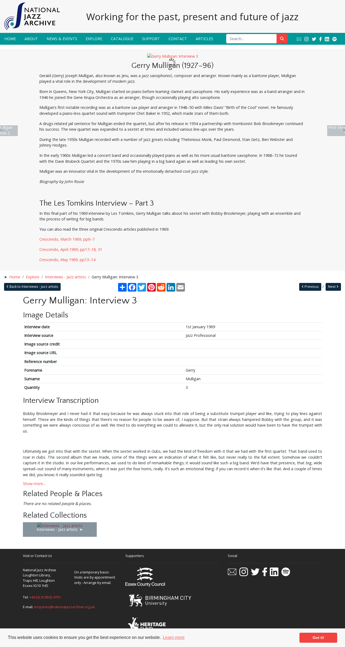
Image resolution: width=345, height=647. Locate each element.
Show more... (34, 483)
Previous (311, 286)
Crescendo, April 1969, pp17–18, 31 (70, 249)
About (31, 38)
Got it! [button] (318, 637)
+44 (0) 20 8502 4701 (45, 597)
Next (332, 286)
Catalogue (122, 38)
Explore (94, 38)
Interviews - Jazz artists (65, 276)
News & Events (62, 38)
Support (151, 38)
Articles (204, 38)
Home (10, 38)
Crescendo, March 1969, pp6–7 (67, 239)
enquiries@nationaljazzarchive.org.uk (64, 606)
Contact (177, 38)
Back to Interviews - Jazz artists (33, 286)
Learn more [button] (174, 637)
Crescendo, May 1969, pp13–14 (67, 259)
